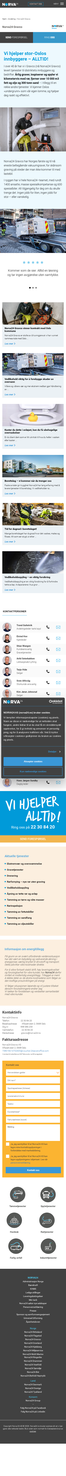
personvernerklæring (20, 1162)
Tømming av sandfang (19, 917)
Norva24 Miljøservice (33, 1350)
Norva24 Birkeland (33, 1332)
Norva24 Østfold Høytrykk (33, 1375)
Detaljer (52, 751)
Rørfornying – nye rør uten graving (26, 881)
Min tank (33, 1300)
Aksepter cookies (33, 761)
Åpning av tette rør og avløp (22, 893)
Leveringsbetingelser (33, 1296)
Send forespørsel (33, 839)
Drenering (12, 875)
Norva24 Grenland (33, 1343)
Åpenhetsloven (33, 1322)
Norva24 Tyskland (33, 1392)
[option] (33, 268)
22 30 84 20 (43, 827)
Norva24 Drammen (33, 1361)
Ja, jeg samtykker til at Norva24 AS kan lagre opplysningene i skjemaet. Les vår (29, 1159)
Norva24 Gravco (33, 1339)
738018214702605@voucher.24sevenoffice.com (25, 1051)
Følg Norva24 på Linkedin (33, 1411)
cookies (33, 1431)
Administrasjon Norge (33, 1281)
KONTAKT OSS (36, 4)
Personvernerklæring (33, 1307)
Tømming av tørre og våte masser (25, 899)
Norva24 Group (33, 1400)
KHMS (33, 1289)
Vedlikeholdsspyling (18, 887)
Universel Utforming (33, 1318)
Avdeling (12, 19)
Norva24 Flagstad (33, 1335)
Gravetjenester (15, 869)
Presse (33, 1310)
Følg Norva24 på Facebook (33, 1408)
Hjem (4, 19)
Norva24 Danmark (33, 1384)
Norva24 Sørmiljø (33, 1368)
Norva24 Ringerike (33, 1357)
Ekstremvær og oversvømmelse (24, 863)
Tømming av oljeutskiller (20, 923)
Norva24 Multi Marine (33, 1354)
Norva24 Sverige (33, 1388)
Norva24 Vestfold (33, 1364)
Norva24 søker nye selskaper (33, 1303)
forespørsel (16, 37)
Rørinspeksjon (15, 905)
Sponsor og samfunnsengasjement (33, 1314)
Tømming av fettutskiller (20, 911)
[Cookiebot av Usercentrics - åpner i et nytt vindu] (49, 702)
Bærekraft (33, 1285)
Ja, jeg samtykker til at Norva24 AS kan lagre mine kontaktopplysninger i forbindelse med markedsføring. (29, 1147)
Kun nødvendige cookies (33, 771)
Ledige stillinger (33, 1292)
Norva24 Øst (33, 1372)
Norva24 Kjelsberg (33, 1347)
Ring (49, 37)
